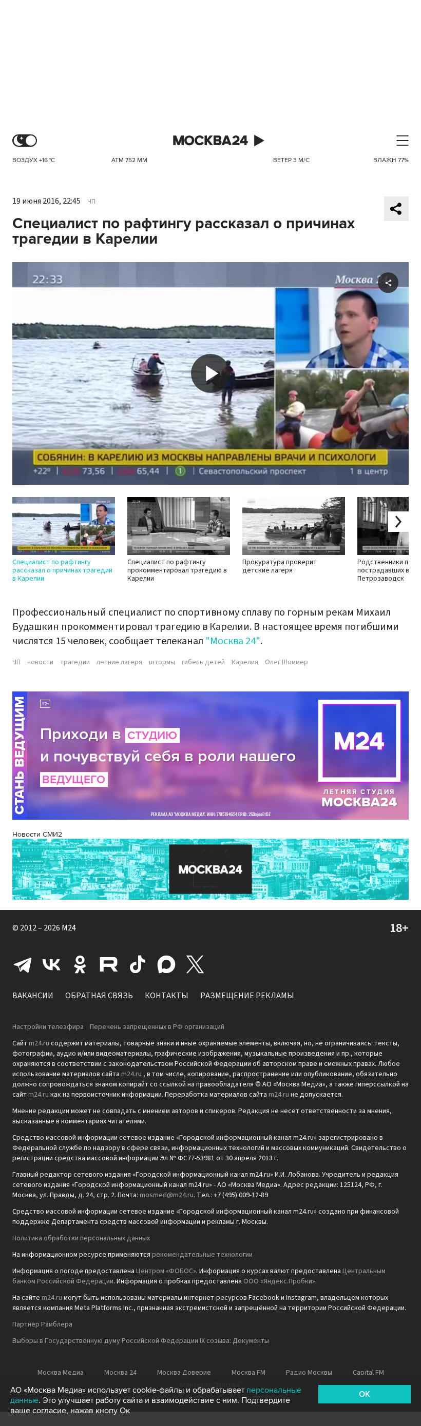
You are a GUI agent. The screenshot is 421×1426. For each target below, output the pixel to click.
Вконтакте (51, 964)
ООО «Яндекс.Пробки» (279, 1281)
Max (166, 964)
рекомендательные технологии (202, 1255)
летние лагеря (119, 662)
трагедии (75, 662)
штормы (162, 662)
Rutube (109, 964)
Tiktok (137, 964)
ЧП (91, 201)
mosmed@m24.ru (167, 1195)
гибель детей (203, 662)
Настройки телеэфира (48, 1027)
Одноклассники (80, 964)
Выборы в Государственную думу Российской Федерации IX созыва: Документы (140, 1341)
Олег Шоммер (286, 662)
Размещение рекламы (247, 995)
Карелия (245, 662)
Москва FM (248, 1373)
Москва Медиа (60, 1373)
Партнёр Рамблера (42, 1324)
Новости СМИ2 (37, 834)
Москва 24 (210, 141)
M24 (69, 928)
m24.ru (39, 1043)
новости (40, 662)
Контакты (166, 995)
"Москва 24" (232, 641)
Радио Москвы (309, 1373)
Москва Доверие (184, 1373)
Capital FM (368, 1373)
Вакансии (32, 995)
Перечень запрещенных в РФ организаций (157, 1027)
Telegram (22, 964)
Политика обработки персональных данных (81, 1238)
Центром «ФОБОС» (166, 1271)
